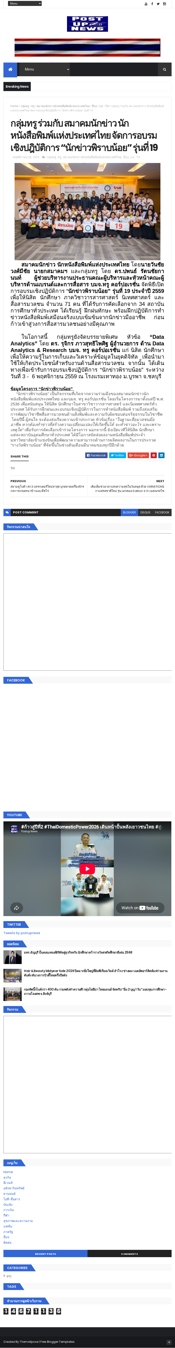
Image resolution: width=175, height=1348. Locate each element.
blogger (129, 512)
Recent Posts (45, 1254)
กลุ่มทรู (25, 106)
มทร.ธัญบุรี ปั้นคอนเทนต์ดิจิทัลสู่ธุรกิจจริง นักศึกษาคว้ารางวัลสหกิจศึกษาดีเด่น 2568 (78, 952)
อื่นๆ (94, 106)
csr (101, 106)
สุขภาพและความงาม (18, 1221)
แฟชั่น (7, 1226)
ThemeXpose (29, 1342)
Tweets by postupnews (21, 933)
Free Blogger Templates (57, 1342)
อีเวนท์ (8, 1182)
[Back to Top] (169, 1342)
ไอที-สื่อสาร (11, 1199)
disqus (145, 512)
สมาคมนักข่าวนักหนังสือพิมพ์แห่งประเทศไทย (63, 106)
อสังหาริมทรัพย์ (13, 1188)
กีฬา (6, 1215)
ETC (9, 1276)
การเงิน (8, 1210)
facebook (162, 512)
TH (107, 106)
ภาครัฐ (8, 1232)
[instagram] (164, 4)
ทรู (32, 106)
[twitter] (158, 4)
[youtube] (146, 4)
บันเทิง (8, 1204)
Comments (129, 1254)
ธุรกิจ (7, 1177)
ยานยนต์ (9, 1193)
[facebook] (152, 4)
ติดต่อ (7, 1242)
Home (14, 106)
